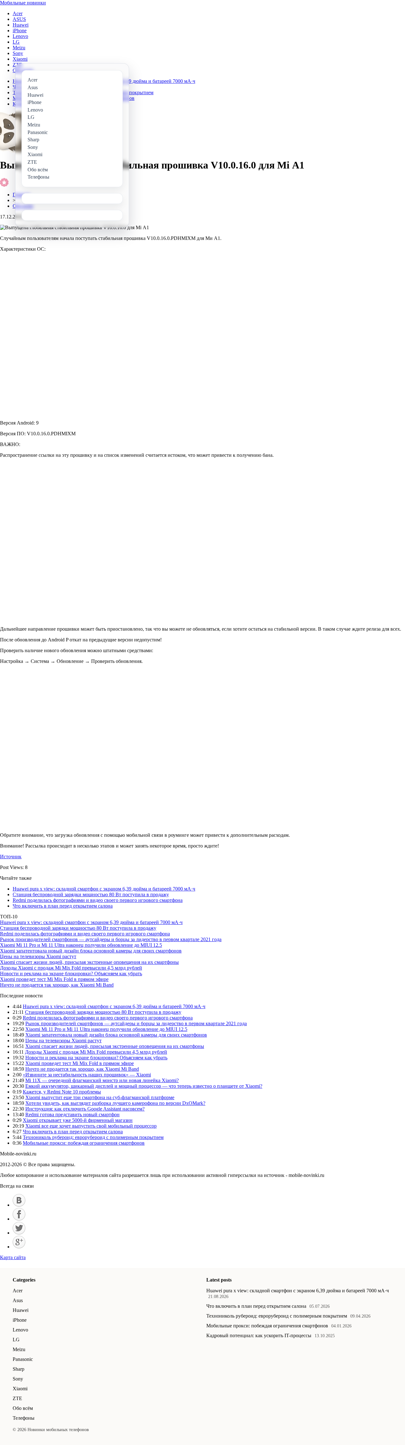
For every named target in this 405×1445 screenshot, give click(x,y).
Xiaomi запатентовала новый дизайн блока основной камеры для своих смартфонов (91, 950)
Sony (18, 53)
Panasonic (23, 1359)
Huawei (20, 25)
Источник (11, 856)
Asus (18, 1300)
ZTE (17, 1398)
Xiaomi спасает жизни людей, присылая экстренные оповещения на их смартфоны (89, 962)
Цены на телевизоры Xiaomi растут (38, 956)
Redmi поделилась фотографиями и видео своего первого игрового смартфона (98, 900)
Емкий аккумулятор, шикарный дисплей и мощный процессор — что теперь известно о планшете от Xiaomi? (143, 1086)
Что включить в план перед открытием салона (63, 906)
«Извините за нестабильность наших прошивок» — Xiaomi (87, 1074)
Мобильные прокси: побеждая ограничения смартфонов (84, 1143)
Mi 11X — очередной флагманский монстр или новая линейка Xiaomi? (102, 1080)
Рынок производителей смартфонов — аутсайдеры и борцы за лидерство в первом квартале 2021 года (110, 939)
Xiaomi (20, 59)
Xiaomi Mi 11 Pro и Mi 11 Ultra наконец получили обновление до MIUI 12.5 (81, 945)
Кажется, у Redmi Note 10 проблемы (62, 1091)
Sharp (18, 1369)
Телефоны (23, 1418)
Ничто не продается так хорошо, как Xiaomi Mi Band (57, 985)
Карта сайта (13, 1257)
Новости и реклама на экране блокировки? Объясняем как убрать (71, 973)
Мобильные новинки (23, 2)
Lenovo (20, 36)
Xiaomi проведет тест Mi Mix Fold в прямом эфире (54, 979)
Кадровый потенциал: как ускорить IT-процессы (258, 1335)
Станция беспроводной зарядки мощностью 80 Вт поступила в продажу (91, 894)
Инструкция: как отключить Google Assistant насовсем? (85, 1108)
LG (16, 42)
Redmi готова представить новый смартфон (72, 1114)
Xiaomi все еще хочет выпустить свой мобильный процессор (91, 1126)
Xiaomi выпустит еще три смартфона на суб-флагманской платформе (99, 1097)
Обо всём (23, 1408)
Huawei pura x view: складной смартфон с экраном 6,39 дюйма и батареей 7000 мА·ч (104, 888)
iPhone (20, 30)
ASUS (19, 19)
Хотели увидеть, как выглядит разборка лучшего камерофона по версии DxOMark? (115, 1103)
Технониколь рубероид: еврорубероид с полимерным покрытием (93, 1137)
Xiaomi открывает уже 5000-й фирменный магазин (78, 1120)
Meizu (19, 47)
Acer (17, 13)
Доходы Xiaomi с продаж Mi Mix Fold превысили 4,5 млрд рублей (71, 967)
